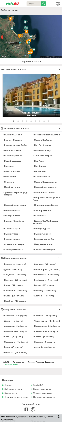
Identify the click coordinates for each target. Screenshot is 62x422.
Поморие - (15, 280)
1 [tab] (13, 121)
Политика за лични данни (16, 397)
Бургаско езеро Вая (44, 239)
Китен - (13, 285)
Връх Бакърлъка (12, 161)
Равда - (14, 296)
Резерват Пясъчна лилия (47, 135)
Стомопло (9, 182)
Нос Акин (39, 161)
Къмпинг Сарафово (14, 221)
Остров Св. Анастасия (45, 182)
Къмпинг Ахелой (42, 234)
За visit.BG (38, 385)
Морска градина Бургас (46, 205)
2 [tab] (18, 121)
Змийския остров (43, 155)
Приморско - (46, 274)
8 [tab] (44, 121)
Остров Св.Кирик (43, 140)
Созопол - (45, 264)
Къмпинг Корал (12, 228)
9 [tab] (48, 121)
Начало (8, 385)
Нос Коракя (40, 166)
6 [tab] (35, 121)
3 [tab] (22, 121)
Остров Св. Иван (12, 150)
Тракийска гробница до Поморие (15, 193)
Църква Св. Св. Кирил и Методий (46, 222)
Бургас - (44, 285)
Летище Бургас (42, 228)
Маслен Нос (10, 176)
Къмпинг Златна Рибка (15, 145)
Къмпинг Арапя (12, 239)
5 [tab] (31, 121)
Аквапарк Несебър (13, 249)
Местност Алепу (42, 150)
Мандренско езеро (43, 244)
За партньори (10, 393)
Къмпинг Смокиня (13, 135)
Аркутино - (15, 274)
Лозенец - (45, 290)
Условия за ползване (43, 393)
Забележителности (13, 389)
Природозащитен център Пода (46, 198)
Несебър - (15, 301)
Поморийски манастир (45, 187)
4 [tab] (26, 121)
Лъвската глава (12, 171)
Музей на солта (12, 187)
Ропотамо (9, 166)
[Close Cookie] (59, 416)
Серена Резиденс (31, 112)
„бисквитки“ (22, 416)
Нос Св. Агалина (42, 145)
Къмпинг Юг (40, 215)
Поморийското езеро (15, 205)
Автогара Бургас (42, 210)
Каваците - (15, 264)
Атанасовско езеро (14, 244)
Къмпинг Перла (42, 176)
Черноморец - (47, 269)
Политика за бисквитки (44, 397)
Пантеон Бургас (12, 210)
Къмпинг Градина (13, 155)
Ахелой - (44, 296)
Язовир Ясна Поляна (44, 192)
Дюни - (13, 269)
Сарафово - (15, 290)
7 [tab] (39, 121)
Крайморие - (46, 280)
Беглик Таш (40, 171)
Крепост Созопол (13, 140)
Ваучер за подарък (42, 389)
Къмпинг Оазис (12, 234)
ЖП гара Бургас (12, 215)
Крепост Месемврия (44, 249)
